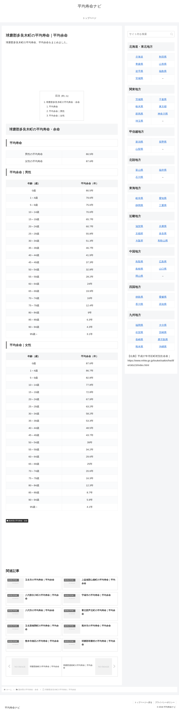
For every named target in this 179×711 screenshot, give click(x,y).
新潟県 (139, 141)
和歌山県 (163, 240)
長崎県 (139, 339)
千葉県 (163, 99)
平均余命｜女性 (57, 115)
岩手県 (139, 71)
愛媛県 (163, 297)
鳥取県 (139, 261)
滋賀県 (139, 226)
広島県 (163, 261)
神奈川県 (163, 113)
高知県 (163, 304)
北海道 (139, 56)
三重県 (163, 205)
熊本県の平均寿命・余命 (18, 521)
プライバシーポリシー (165, 702)
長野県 (163, 141)
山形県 (163, 64)
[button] (171, 34)
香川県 (139, 304)
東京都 (163, 106)
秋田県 (163, 56)
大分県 (163, 325)
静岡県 (139, 205)
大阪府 (139, 240)
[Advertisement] (62, 67)
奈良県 (163, 233)
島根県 (139, 268)
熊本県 (139, 346)
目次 (57, 95)
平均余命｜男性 (57, 111)
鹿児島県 (163, 339)
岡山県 (139, 276)
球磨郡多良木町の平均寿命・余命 (63, 102)
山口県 (163, 268)
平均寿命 (53, 106)
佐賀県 (139, 332)
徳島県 (139, 297)
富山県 (139, 170)
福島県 (163, 71)
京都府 (139, 233)
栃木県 (139, 106)
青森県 (139, 64)
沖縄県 (163, 346)
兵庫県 (163, 226)
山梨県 (139, 149)
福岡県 (139, 325)
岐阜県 (139, 198)
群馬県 (139, 113)
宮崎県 (163, 332)
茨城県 (139, 99)
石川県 (139, 177)
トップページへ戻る (143, 702)
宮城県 (139, 78)
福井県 (163, 170)
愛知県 (163, 198)
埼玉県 (139, 121)
